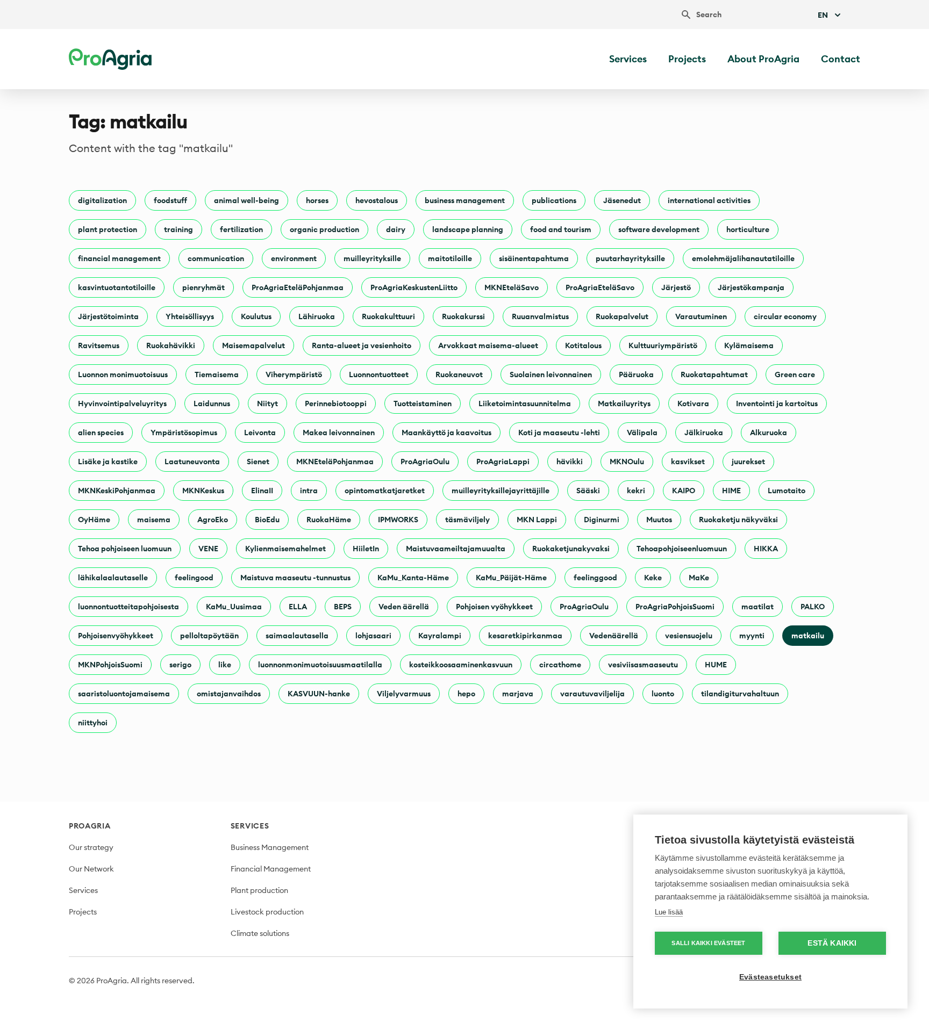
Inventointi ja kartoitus (777, 403)
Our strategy (91, 847)
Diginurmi (601, 519)
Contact (840, 59)
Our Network (91, 869)
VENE (208, 548)
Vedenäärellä (613, 635)
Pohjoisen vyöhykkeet (494, 606)
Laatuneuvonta (192, 461)
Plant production (259, 890)
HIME (731, 490)
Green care (795, 374)
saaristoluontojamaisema (124, 693)
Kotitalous (583, 345)
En (823, 15)
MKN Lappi (537, 519)
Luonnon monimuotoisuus (123, 374)
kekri (636, 490)
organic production (324, 229)
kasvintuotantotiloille (116, 287)
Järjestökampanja (751, 287)
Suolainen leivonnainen (551, 374)
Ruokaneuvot (459, 374)
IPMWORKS (398, 519)
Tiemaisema (217, 374)
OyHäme (94, 519)
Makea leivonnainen (339, 432)
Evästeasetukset (770, 977)
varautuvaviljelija (592, 693)
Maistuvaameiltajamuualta (455, 548)
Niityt (267, 403)
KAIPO (683, 490)
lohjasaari (373, 635)
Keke (653, 577)
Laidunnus (212, 403)
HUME (716, 664)
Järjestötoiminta (108, 316)
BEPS (343, 606)
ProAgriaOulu (425, 461)
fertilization (241, 229)
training (178, 229)
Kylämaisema (749, 345)
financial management (119, 258)
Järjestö (676, 287)
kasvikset (688, 461)
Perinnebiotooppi (336, 403)
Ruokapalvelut (622, 316)
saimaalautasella (297, 635)
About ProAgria (763, 59)
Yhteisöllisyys (190, 316)
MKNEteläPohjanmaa (335, 461)
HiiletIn (366, 548)
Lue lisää (669, 912)
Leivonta (260, 432)
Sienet (258, 461)
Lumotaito (786, 490)
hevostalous (376, 200)
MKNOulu (627, 461)
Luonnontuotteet (379, 374)
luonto (663, 693)
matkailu (807, 635)
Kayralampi (439, 635)
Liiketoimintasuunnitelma (524, 403)
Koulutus (256, 316)
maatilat (757, 606)
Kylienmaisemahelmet (285, 548)
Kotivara (693, 403)
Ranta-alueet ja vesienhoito (361, 345)
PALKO (813, 606)
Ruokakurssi (463, 316)
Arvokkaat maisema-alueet (488, 345)
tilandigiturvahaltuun (740, 693)
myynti (751, 635)
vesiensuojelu (688, 635)
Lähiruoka (316, 316)
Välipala (642, 432)
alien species (101, 432)
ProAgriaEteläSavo (600, 287)
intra (309, 490)
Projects (687, 59)
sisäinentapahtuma (534, 258)
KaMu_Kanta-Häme (413, 577)
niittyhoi (93, 723)
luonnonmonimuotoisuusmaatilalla (320, 664)
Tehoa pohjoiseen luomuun (124, 548)
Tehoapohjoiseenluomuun (682, 548)
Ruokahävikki (170, 345)
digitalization (102, 200)
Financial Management (271, 869)
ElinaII (262, 490)
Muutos (659, 519)
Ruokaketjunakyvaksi (571, 548)
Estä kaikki (831, 943)
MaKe (699, 577)
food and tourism (560, 229)
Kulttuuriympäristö (662, 345)
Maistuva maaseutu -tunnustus (295, 577)
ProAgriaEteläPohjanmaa (298, 287)
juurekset (748, 461)
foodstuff (170, 200)
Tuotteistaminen (423, 403)
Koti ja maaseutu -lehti (559, 432)
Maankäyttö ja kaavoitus (446, 432)
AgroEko (212, 519)
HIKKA (766, 548)
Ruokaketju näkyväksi (738, 519)
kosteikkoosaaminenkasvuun (460, 664)
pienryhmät (203, 287)
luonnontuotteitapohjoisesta (128, 606)
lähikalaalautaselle (113, 577)
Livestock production (267, 912)
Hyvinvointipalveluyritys (122, 403)
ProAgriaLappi (503, 461)
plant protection (107, 229)
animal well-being (246, 200)
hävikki (569, 461)
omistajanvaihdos (229, 693)
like (224, 664)
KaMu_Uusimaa (234, 606)
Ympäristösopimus (184, 432)
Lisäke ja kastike (108, 461)
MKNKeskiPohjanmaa (116, 490)
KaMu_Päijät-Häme (511, 577)
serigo (180, 664)
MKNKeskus (203, 490)
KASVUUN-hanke (319, 693)
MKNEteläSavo (511, 287)
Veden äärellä (403, 606)
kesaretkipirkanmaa (525, 635)
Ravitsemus (98, 345)
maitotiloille (450, 258)
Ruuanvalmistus (540, 316)
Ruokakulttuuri (388, 316)
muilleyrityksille (372, 258)
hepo (466, 693)
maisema (153, 519)
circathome (560, 664)
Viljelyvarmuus (404, 693)
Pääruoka (636, 374)
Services (628, 59)
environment (294, 258)
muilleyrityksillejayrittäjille (500, 490)
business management (465, 200)
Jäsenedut (622, 200)
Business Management (270, 847)
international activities (709, 200)
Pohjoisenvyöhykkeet (115, 635)
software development (658, 229)
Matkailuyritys (624, 403)
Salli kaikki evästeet (708, 943)
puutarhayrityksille (630, 258)
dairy (395, 229)
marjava (517, 693)
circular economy (785, 316)
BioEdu (267, 519)
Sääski (588, 490)
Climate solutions (260, 933)
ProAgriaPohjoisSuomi (674, 606)
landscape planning (467, 229)
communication (216, 258)
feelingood (194, 577)
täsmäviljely (467, 519)
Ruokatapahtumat (714, 374)
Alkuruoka (768, 432)
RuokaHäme (328, 519)
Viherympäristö (294, 374)
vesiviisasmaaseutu (643, 664)
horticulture (747, 229)
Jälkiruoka (703, 432)
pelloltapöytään (209, 635)
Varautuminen (701, 316)
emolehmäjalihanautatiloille (743, 258)
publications (554, 200)
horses (317, 200)
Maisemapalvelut (253, 345)
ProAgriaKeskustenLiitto (414, 287)
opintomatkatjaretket (385, 490)
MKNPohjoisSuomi (110, 664)
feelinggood (595, 577)
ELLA (298, 606)
